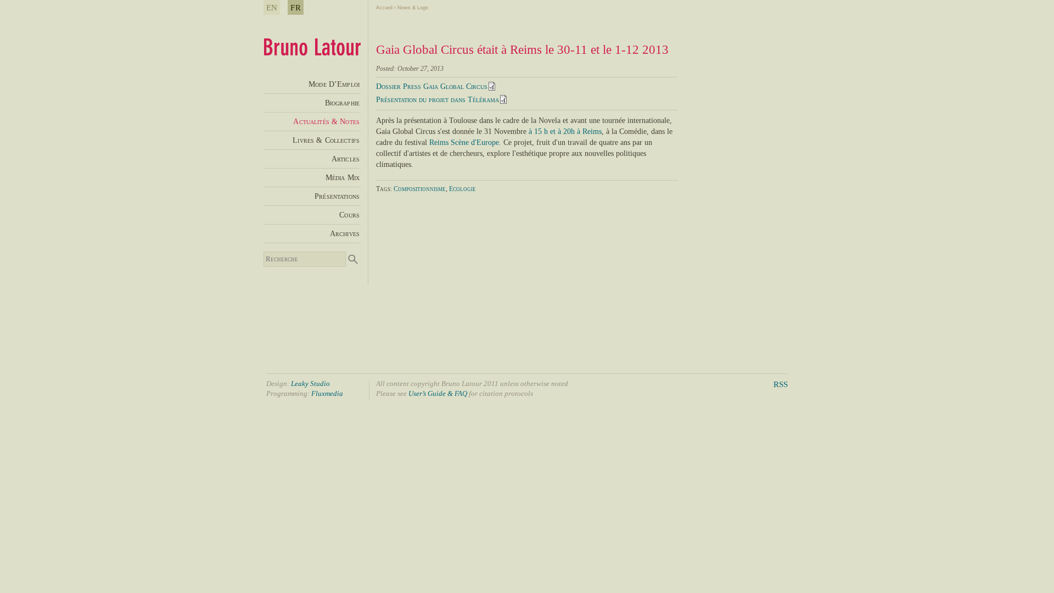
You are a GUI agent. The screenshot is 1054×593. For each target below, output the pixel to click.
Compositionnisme (420, 189)
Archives (345, 233)
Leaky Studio (310, 383)
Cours (349, 214)
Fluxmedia (327, 393)
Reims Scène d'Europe (464, 142)
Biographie (342, 102)
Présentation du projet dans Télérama (437, 100)
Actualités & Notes (326, 121)
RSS (780, 384)
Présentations (337, 196)
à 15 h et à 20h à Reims (565, 131)
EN (271, 7)
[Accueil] (312, 52)
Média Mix (343, 177)
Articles (346, 158)
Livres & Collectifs (326, 140)
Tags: (385, 189)
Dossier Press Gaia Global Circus (431, 86)
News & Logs (412, 7)
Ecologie (462, 189)
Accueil (384, 7)
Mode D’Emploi (334, 84)
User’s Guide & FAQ (437, 393)
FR (295, 7)
